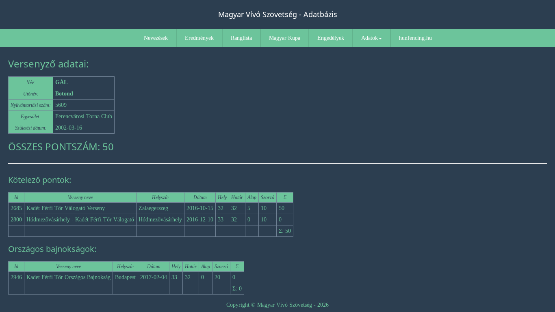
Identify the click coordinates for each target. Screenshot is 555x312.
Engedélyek (330, 38)
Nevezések (156, 38)
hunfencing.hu (415, 38)
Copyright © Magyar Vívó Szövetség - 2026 (277, 305)
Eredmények (199, 38)
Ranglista (241, 38)
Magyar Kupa (284, 38)
